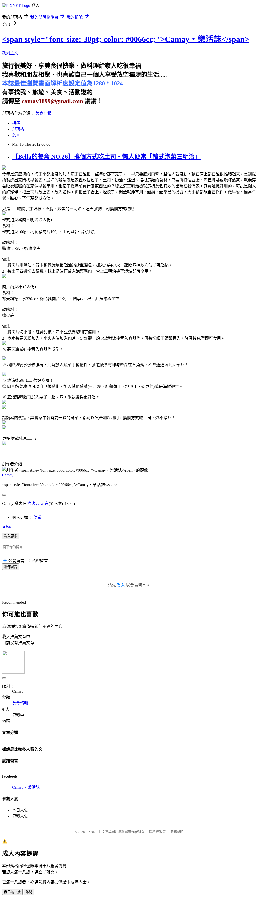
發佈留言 (10, 567)
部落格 (18, 129)
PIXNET (91, 832)
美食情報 (43, 113)
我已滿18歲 (12, 892)
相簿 (16, 123)
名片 (16, 135)
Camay (7, 475)
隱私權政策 (157, 832)
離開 (29, 892)
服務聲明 (176, 832)
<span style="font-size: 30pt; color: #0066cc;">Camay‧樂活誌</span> (125, 39)
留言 (45, 503)
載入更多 (10, 536)
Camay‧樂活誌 (26, 787)
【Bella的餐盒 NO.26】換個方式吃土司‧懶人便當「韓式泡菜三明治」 (106, 156)
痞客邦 (33, 503)
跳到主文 (10, 53)
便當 (37, 517)
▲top (6, 526)
